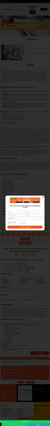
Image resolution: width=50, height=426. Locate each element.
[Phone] (38, 424)
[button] (42, 197)
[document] (25, 213)
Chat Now (25, 421)
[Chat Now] (14, 424)
